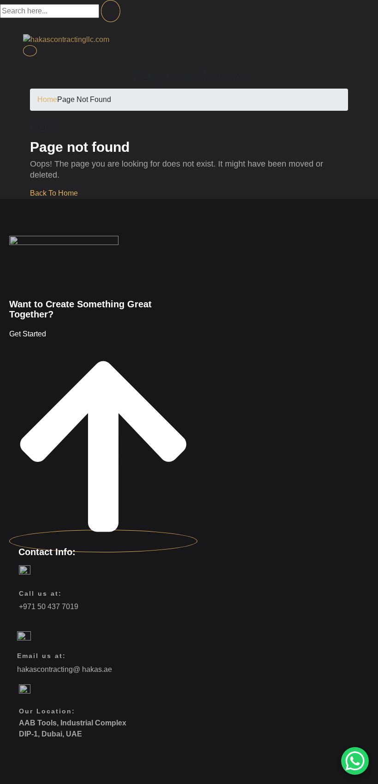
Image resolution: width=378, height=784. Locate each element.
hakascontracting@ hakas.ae (64, 669)
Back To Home (54, 193)
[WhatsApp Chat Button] (355, 761)
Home (47, 99)
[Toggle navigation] (30, 50)
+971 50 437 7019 (48, 606)
